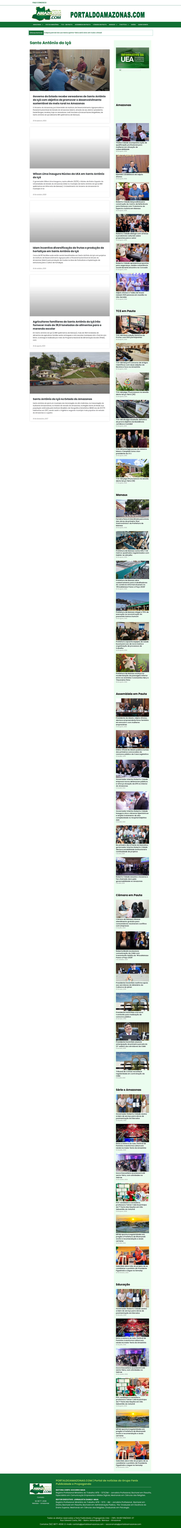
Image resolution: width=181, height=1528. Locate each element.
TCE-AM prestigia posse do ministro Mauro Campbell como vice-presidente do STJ (131, 451)
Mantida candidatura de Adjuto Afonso (129, 175)
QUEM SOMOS (143, 25)
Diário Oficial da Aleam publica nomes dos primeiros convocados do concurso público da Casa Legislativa (132, 752)
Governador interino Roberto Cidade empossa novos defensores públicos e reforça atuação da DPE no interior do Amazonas (132, 782)
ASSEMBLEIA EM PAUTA (82, 25)
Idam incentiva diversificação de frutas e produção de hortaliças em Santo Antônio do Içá (68, 249)
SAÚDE (133, 25)
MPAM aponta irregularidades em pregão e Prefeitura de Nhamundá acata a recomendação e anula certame (130, 1237)
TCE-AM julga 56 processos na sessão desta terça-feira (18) (132, 480)
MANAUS (112, 25)
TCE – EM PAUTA (66, 25)
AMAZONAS (37, 25)
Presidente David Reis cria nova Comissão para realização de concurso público (129, 1014)
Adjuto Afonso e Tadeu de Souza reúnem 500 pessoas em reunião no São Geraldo (131, 295)
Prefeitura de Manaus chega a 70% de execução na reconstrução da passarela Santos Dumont (132, 614)
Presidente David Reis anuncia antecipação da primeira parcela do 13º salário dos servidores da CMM (131, 1044)
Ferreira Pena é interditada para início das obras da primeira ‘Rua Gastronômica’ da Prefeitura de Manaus (132, 522)
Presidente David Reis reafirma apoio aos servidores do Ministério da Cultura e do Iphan (132, 985)
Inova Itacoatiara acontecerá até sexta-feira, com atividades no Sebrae (130, 1175)
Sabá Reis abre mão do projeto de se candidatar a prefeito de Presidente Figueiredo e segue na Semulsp (132, 1268)
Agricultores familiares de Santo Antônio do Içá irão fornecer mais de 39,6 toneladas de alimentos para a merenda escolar (67, 325)
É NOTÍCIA (123, 25)
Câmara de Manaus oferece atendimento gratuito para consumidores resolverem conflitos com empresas (131, 922)
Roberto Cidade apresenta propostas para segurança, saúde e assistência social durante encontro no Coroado (132, 265)
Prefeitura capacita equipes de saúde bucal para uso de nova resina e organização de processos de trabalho (132, 645)
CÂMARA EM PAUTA (100, 25)
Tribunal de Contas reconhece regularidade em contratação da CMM (130, 1073)
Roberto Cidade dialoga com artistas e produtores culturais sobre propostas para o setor (132, 235)
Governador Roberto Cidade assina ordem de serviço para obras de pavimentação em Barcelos (131, 1116)
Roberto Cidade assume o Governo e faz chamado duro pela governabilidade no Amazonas (132, 879)
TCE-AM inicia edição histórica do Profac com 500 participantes (130, 336)
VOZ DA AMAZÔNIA (52, 25)
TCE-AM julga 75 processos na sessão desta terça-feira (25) (132, 393)
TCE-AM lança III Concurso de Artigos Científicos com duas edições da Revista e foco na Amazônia (132, 364)
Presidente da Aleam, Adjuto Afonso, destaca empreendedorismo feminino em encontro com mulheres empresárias (132, 721)
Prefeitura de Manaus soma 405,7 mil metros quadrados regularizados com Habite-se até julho (132, 553)
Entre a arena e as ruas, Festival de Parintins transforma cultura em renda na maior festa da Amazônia (131, 1145)
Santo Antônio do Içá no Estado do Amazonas (62, 399)
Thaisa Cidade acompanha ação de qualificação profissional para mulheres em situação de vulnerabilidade (131, 146)
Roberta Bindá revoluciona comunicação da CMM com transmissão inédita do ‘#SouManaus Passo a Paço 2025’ (132, 954)
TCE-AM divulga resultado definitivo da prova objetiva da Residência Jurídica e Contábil (131, 421)
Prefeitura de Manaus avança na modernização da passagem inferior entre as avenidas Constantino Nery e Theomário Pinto (132, 676)
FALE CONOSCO (39, 2)
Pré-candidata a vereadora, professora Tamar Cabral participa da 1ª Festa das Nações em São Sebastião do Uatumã (131, 1205)
